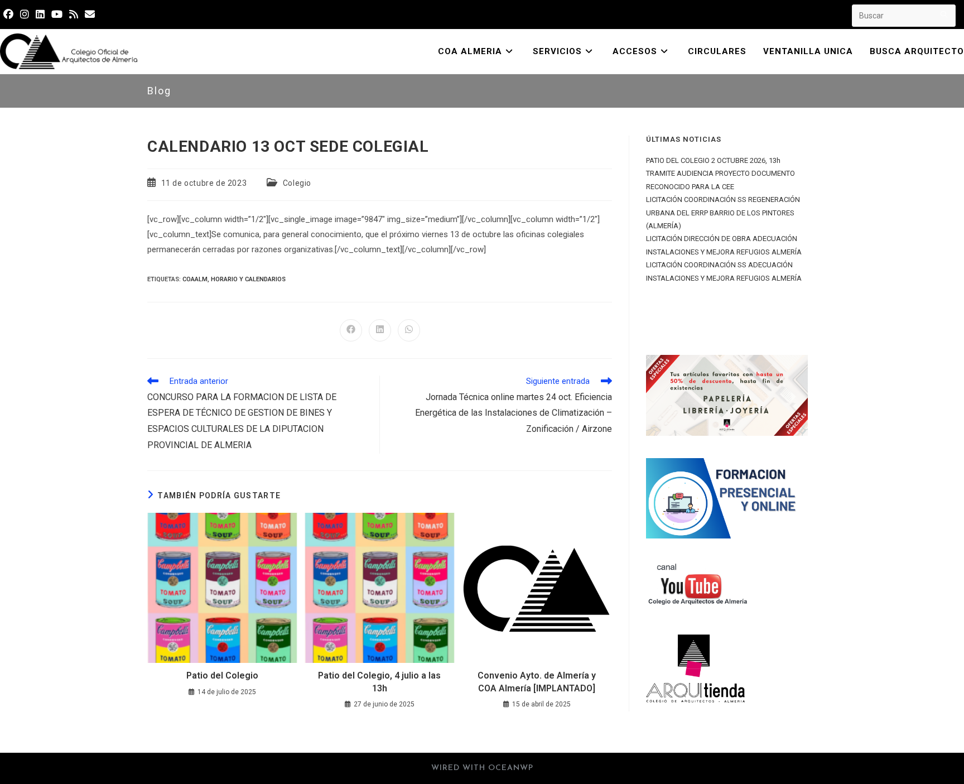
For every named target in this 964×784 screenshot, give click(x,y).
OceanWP (510, 768)
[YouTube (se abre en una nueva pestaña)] (57, 14)
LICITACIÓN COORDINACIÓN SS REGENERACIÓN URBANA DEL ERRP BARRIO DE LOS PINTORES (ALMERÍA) (723, 212)
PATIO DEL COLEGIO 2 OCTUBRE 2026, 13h (713, 160)
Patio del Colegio (222, 675)
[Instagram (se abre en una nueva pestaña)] (24, 14)
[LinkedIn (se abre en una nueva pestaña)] (40, 14)
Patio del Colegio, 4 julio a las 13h (379, 681)
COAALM (195, 279)
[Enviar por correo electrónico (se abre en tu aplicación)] (89, 14)
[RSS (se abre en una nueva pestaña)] (73, 14)
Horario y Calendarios (248, 279)
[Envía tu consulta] (944, 14)
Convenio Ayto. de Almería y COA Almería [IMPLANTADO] (537, 681)
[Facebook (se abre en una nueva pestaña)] (10, 14)
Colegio (297, 183)
